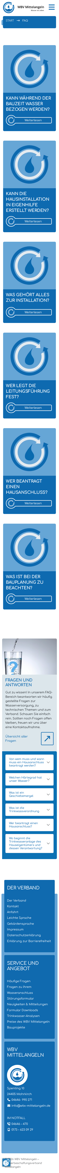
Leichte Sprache (19, 917)
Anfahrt (12, 912)
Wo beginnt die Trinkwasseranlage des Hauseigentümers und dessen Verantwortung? (25, 843)
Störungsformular (20, 998)
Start (10, 20)
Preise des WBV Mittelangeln (28, 1021)
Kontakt (13, 906)
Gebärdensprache (20, 923)
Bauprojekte (16, 1027)
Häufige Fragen (18, 981)
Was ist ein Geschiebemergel (21, 794)
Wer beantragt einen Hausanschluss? (23, 825)
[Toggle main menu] (52, 7)
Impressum (15, 929)
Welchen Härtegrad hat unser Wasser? (25, 779)
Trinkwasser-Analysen (23, 1016)
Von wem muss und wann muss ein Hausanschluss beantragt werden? (26, 762)
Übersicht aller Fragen (16, 738)
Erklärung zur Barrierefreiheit (29, 941)
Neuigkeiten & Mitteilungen (27, 1004)
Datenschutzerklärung (24, 935)
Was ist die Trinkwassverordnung (24, 809)
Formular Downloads (22, 1010)
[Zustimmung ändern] (6, 1162)
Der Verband (16, 900)
